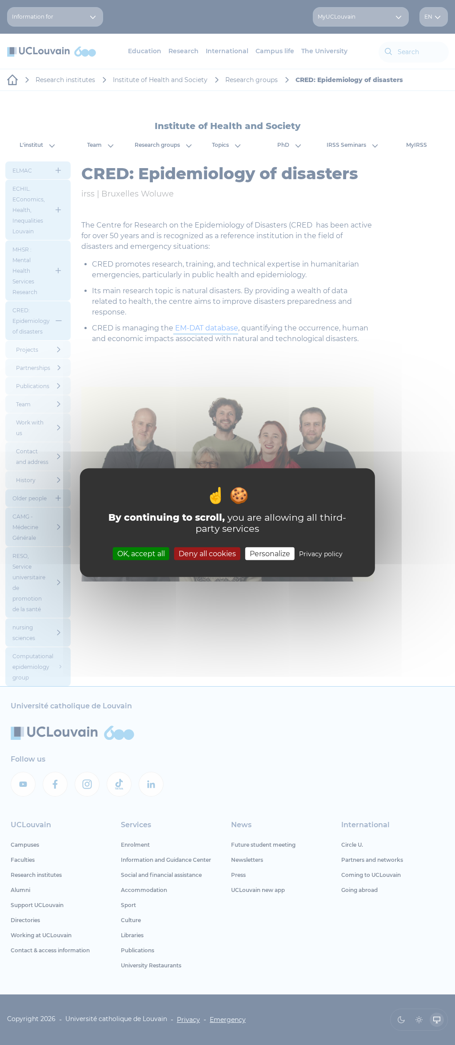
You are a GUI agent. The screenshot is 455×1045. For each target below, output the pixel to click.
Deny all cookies (207, 553)
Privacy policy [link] (321, 554)
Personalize (270, 553)
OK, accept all (141, 553)
